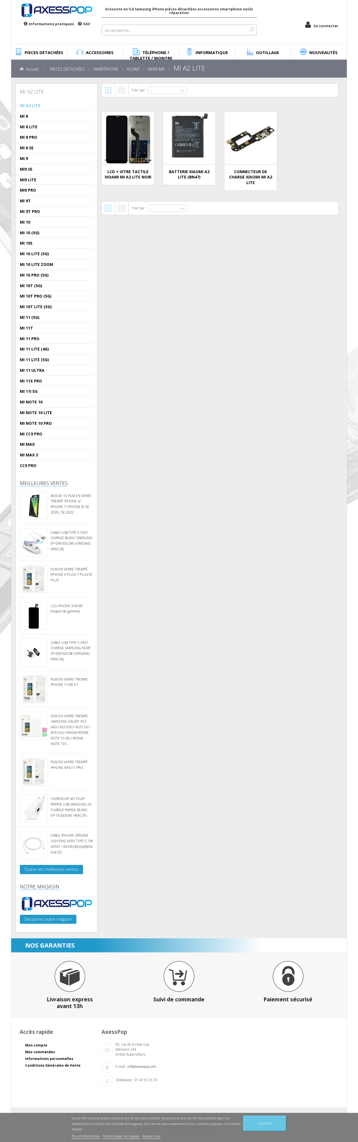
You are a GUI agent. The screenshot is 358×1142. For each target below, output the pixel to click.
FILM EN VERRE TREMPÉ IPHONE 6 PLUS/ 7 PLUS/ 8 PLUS (71, 575)
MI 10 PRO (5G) (34, 275)
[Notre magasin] (56, 903)
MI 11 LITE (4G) (34, 349)
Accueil (32, 69)
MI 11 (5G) (29, 317)
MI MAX (27, 444)
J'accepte (265, 1123)
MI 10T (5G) (31, 285)
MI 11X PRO (31, 381)
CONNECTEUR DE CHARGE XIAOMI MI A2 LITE (250, 177)
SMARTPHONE (105, 69)
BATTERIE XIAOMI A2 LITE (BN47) (189, 174)
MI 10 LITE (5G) (34, 253)
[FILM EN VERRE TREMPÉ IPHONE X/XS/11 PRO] (34, 772)
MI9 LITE (28, 179)
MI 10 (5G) (29, 232)
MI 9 (24, 158)
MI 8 (24, 116)
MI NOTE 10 (31, 402)
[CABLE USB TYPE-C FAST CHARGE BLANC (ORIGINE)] (34, 542)
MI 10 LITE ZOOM (36, 264)
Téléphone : (124, 1080)
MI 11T (26, 328)
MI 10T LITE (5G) (36, 306)
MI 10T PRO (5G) (35, 296)
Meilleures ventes (44, 483)
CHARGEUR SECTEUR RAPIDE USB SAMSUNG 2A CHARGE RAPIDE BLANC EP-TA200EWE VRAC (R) (71, 807)
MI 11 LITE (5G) (34, 359)
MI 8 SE (27, 147)
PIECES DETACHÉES (67, 69)
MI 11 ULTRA (32, 370)
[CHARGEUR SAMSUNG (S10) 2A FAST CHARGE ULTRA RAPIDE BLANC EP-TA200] (34, 809)
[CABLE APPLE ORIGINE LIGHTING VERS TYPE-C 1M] (34, 845)
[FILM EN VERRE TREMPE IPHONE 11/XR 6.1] (34, 689)
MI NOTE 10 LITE (36, 412)
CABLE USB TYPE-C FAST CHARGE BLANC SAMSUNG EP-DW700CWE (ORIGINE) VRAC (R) (71, 540)
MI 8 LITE (28, 126)
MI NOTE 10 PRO (36, 423)
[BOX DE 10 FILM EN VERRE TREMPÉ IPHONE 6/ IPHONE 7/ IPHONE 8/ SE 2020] (34, 506)
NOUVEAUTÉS (323, 52)
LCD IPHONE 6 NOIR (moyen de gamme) (67, 609)
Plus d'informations (86, 1136)
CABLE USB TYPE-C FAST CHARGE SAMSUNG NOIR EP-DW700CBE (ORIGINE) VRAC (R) (70, 650)
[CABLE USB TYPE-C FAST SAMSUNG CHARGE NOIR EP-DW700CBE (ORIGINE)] (34, 653)
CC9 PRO (28, 465)
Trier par (138, 90)
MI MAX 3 (29, 455)
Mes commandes (40, 1052)
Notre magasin (39, 886)
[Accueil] (56, 10)
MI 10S (26, 243)
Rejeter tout (151, 1136)
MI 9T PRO (30, 211)
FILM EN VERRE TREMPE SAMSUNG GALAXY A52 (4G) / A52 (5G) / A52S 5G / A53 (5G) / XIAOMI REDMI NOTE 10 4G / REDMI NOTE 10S (70, 730)
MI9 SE (26, 169)
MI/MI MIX (156, 69)
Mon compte (36, 1045)
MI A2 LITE (30, 105)
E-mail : (121, 1066)
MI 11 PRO (29, 338)
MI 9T (25, 200)
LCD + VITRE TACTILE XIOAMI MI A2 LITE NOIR (128, 174)
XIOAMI (133, 69)
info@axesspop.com (142, 1066)
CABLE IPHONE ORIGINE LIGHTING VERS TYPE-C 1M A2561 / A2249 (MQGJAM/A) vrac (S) (72, 843)
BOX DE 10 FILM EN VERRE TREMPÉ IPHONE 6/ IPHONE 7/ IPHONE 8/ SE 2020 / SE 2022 (71, 504)
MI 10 (25, 222)
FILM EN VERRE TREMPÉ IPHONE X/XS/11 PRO (69, 765)
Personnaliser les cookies (121, 1136)
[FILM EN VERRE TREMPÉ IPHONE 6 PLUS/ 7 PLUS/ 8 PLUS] (34, 579)
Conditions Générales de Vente (53, 1065)
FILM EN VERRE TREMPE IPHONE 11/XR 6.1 (69, 682)
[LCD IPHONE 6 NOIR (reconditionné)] (34, 616)
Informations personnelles (49, 1058)
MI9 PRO (28, 190)
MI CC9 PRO (31, 434)
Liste (121, 90)
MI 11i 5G (28, 391)
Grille (108, 90)
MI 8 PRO (28, 137)
